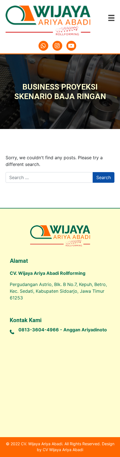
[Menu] (111, 17)
